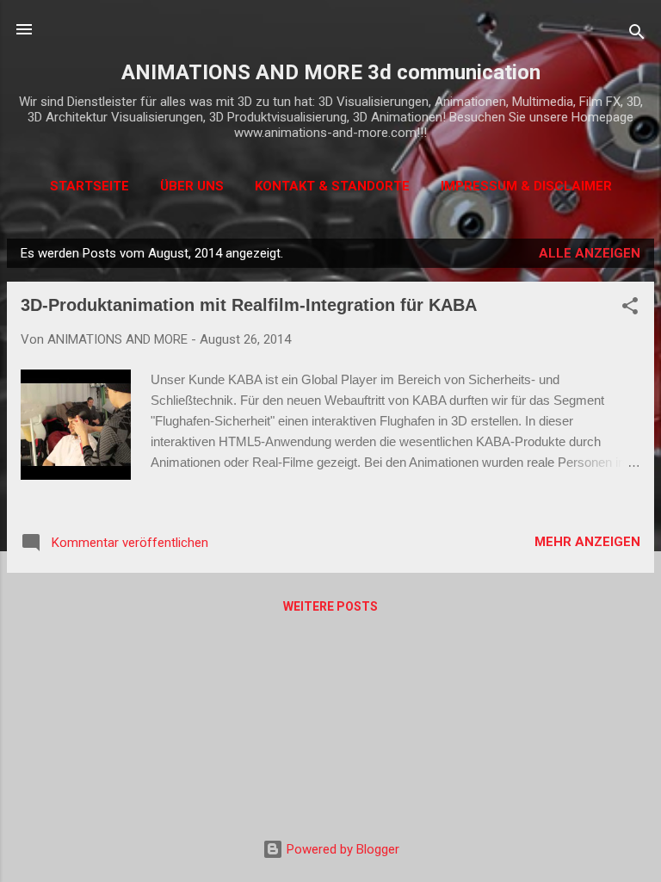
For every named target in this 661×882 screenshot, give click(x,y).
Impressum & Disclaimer (526, 186)
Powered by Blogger (341, 849)
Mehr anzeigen (587, 542)
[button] (630, 308)
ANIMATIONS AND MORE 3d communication (331, 72)
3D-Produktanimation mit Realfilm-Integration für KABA (249, 304)
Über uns (192, 186)
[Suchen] (637, 35)
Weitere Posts (330, 606)
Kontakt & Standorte (332, 186)
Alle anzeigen (589, 253)
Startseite (89, 186)
